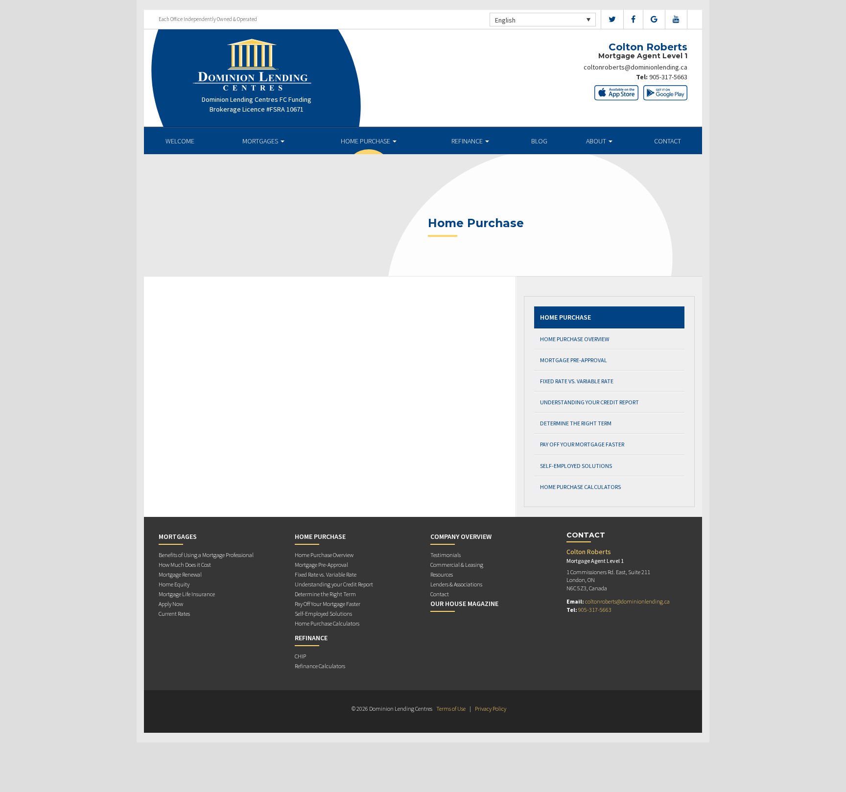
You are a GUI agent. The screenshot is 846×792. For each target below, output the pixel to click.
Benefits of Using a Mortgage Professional (206, 555)
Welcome (179, 141)
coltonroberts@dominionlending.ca (635, 67)
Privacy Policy (490, 708)
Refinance (467, 141)
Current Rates (174, 613)
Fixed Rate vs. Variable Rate (576, 381)
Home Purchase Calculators (580, 486)
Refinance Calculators (320, 666)
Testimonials (445, 555)
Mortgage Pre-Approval (573, 360)
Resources (441, 574)
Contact (667, 141)
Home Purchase (366, 141)
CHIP (300, 656)
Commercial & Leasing (456, 564)
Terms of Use (451, 708)
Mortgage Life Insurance (187, 594)
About (597, 141)
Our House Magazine (464, 603)
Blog (539, 141)
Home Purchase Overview (574, 339)
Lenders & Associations (456, 584)
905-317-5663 (668, 76)
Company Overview (461, 536)
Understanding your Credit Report (589, 402)
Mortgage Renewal (180, 574)
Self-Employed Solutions (576, 465)
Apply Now (171, 603)
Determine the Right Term (575, 423)
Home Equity (174, 584)
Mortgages (261, 141)
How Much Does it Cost (185, 564)
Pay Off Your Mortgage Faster (582, 444)
